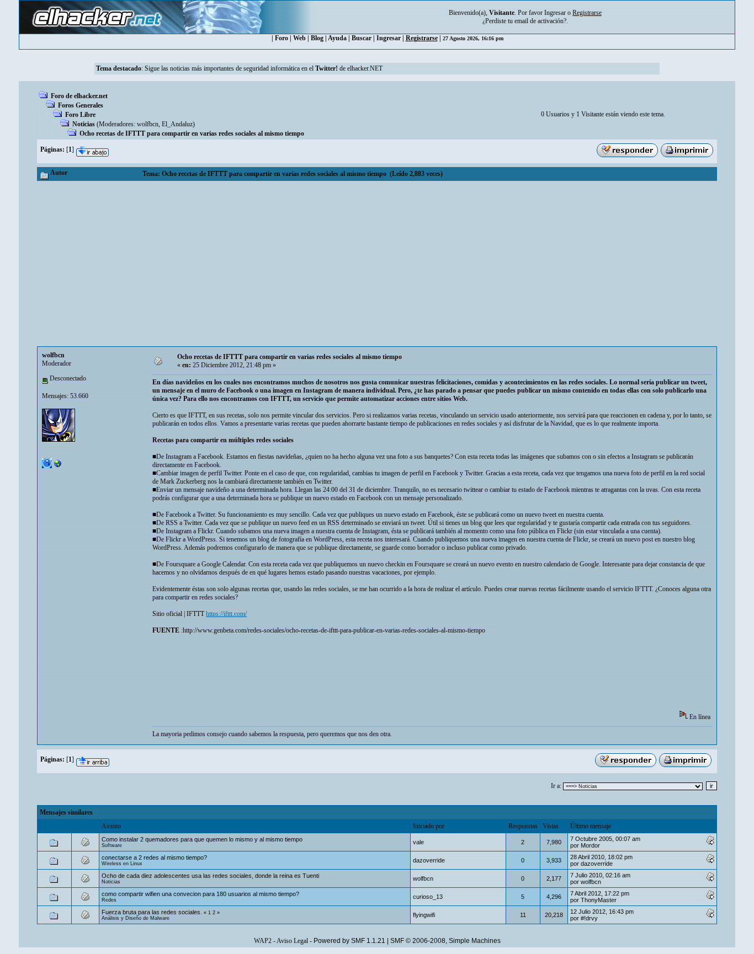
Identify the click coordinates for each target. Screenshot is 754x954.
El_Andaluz (177, 124)
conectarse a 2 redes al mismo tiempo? (154, 857)
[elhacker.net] (58, 466)
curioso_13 (428, 896)
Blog (317, 38)
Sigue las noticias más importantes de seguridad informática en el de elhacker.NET (264, 68)
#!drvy (589, 918)
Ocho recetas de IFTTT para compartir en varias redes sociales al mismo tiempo (191, 133)
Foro (281, 38)
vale (418, 842)
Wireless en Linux (122, 863)
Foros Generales (80, 105)
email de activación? (540, 21)
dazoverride (429, 860)
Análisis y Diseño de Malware (135, 918)
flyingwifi (424, 915)
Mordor (590, 845)
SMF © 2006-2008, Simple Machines (445, 941)
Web (299, 38)
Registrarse (422, 38)
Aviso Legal (292, 941)
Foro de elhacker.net (79, 96)
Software (112, 845)
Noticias (83, 124)
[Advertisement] (377, 263)
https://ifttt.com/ (226, 614)
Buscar (361, 38)
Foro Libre (80, 115)
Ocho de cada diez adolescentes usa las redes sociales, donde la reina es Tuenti (210, 875)
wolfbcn (147, 124)
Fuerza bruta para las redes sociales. (152, 912)
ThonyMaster (599, 900)
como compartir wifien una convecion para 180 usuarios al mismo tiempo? (200, 894)
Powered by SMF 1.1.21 (349, 941)
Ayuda (337, 38)
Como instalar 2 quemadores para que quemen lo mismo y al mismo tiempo (202, 839)
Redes (109, 900)
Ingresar (555, 13)
